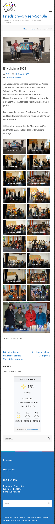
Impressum (8, 460)
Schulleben (16, 77)
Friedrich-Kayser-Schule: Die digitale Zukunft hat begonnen (13, 356)
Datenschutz (8, 469)
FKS (7, 74)
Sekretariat (15, 491)
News (8, 77)
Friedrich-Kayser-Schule (25, 16)
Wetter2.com (32, 430)
